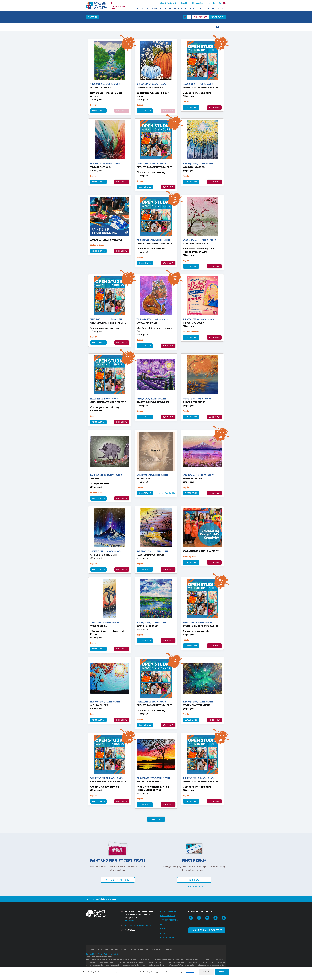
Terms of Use (91, 954)
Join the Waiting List (166, 493)
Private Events (158, 8)
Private (217, 17)
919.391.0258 (130, 930)
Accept (222, 972)
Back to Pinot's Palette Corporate (102, 899)
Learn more (190, 972)
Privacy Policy (103, 954)
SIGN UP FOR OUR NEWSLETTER (206, 930)
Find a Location (197, 3)
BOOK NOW (214, 107)
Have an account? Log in (194, 886)
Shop (199, 8)
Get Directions (130, 920)
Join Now (194, 880)
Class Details (98, 110)
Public (200, 17)
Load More (156, 819)
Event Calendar (168, 911)
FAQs (191, 8)
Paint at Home (219, 8)
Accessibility (114, 954)
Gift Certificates (177, 8)
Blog (207, 8)
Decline (206, 972)
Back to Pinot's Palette (169, 3)
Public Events (141, 8)
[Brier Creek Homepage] (96, 5)
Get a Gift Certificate (117, 880)
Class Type (92, 17)
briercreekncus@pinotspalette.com (139, 925)
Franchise (184, 3)
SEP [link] (219, 27)
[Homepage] (103, 913)
